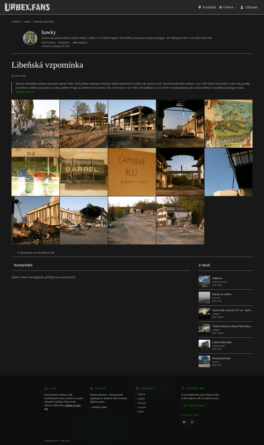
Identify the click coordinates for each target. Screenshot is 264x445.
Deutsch (142, 403)
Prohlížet (209, 7)
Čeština (228, 7)
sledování (64, 42)
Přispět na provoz (196, 405)
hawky (27, 21)
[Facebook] (184, 422)
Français (142, 407)
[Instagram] (192, 422)
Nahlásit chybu (99, 407)
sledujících (80, 42)
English (141, 398)
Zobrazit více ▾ (24, 92)
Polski (140, 411)
